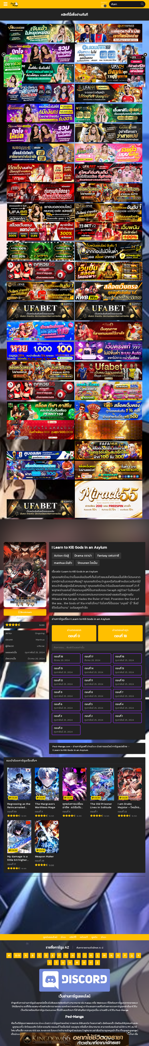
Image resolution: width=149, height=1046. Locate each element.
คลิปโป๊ (73, 937)
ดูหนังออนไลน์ (50, 937)
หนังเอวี (84, 937)
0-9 (17, 955)
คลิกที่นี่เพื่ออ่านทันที (74, 14)
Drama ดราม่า (83, 555)
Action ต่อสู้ (61, 555)
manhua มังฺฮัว (63, 563)
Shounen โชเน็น (87, 563)
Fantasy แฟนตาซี (108, 555)
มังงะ (63, 937)
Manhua (40, 639)
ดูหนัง (94, 937)
